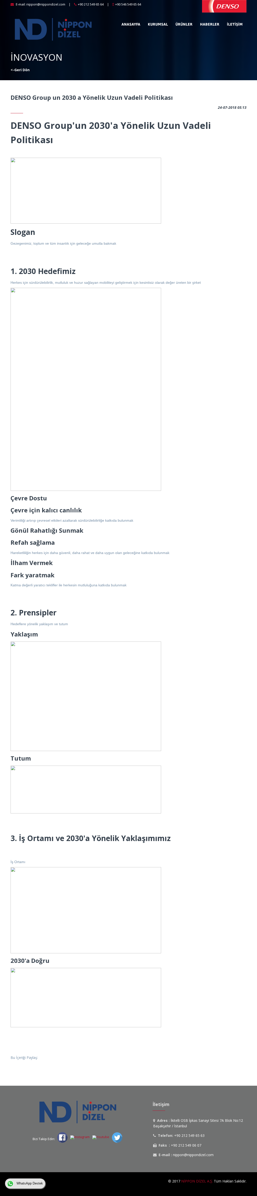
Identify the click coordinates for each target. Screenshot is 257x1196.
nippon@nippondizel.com (45, 4)
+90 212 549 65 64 (91, 4)
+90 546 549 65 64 (128, 4)
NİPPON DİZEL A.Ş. (197, 1181)
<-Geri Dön (20, 69)
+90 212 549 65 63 (189, 1135)
